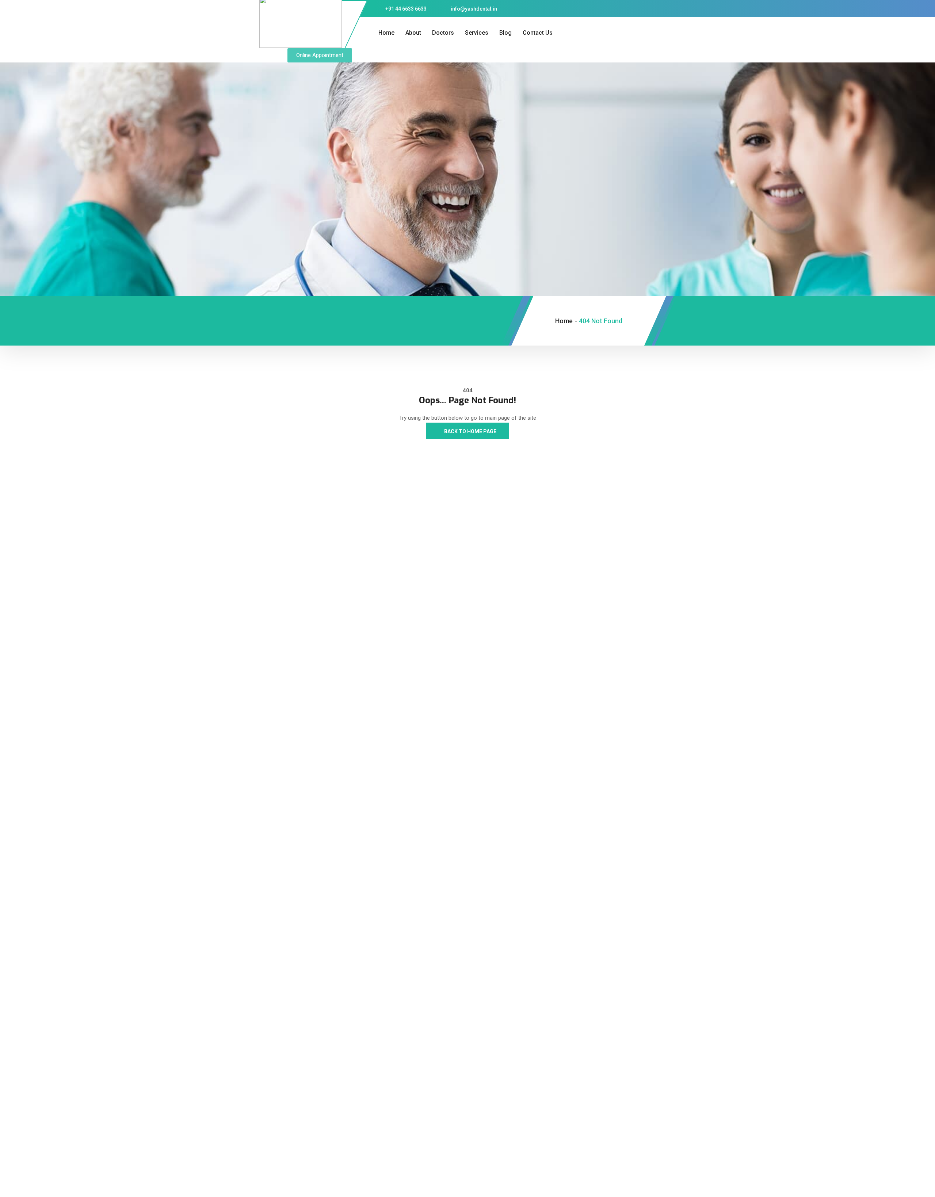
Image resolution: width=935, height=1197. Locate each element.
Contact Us (538, 32)
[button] (319, 55)
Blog (505, 32)
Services (476, 32)
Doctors (443, 32)
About (413, 32)
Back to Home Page (469, 431)
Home (386, 32)
